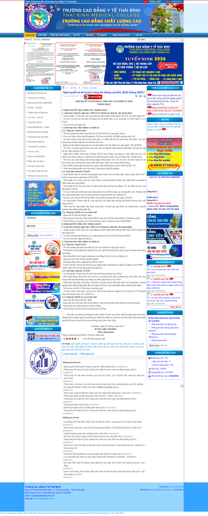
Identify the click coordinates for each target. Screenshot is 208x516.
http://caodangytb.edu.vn (44, 499)
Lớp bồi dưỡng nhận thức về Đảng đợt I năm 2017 (86, 433)
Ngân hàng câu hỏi (121, 35)
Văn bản (89, 35)
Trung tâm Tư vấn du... (38, 147)
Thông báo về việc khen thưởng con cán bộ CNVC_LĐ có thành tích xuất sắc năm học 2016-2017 (104, 377)
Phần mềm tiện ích (32, 513)
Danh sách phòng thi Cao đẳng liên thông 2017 (85, 407)
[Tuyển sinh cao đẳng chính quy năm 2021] (164, 169)
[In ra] (140, 96)
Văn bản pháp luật (36, 166)
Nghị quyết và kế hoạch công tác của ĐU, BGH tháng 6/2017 (90, 367)
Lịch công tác (165, 173)
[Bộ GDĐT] (43, 341)
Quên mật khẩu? (46, 235)
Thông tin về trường (36, 98)
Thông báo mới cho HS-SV (165, 88)
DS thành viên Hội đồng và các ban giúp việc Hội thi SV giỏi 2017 (92, 454)
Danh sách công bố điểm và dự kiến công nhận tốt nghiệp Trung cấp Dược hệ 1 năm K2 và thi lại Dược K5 (104, 446)
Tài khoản (31, 218)
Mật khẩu (31, 226)
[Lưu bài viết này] (144, 96)
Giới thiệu (42, 35)
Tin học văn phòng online (11, 513)
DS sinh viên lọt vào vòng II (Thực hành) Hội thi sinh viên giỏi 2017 (93, 436)
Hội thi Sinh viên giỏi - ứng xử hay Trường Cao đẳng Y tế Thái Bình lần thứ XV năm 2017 (103, 428)
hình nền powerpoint (63, 513)
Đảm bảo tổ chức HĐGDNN (40, 103)
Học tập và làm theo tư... (38, 171)
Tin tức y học (33, 151)
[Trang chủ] (63, 88)
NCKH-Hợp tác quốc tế (38, 132)
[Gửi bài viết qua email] (136, 96)
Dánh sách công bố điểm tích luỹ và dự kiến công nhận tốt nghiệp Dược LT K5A (164, 127)
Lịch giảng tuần (80, 513)
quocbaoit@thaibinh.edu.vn (161, 490)
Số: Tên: (163, 269)
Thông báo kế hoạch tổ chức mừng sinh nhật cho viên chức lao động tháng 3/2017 (100, 439)
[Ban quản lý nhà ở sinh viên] (43, 377)
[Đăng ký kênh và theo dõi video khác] (93, 98)
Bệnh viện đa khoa (36, 161)
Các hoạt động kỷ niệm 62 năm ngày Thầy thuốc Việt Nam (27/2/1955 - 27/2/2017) (100, 457)
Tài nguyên (102, 35)
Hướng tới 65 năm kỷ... (38, 93)
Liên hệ (138, 35)
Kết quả (164, 345)
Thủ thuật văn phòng (98, 513)
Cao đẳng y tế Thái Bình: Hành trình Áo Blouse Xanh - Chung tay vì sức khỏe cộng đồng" (103, 422)
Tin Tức (76, 35)
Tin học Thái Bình (176, 487)
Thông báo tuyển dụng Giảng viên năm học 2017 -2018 (88, 396)
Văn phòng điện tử (36, 142)
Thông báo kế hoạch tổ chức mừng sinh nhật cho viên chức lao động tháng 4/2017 (100, 410)
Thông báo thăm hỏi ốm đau (76, 405)
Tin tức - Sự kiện (35, 108)
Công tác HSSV (35, 122)
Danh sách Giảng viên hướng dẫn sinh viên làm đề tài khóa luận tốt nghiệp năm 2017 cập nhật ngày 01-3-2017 (104, 473)
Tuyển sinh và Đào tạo (38, 112)
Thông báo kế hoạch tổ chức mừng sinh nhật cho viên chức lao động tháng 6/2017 (100, 370)
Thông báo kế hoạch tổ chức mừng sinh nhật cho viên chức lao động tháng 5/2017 (100, 399)
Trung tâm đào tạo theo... (39, 137)
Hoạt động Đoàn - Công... (39, 127)
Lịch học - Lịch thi (35, 117)
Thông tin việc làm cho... (38, 176)
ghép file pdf (47, 513)
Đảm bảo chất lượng (60, 35)
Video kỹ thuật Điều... (37, 156)
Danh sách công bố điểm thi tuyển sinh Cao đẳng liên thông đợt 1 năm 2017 (97, 393)
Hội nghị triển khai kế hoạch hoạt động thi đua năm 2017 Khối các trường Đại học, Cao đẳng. (104, 464)
